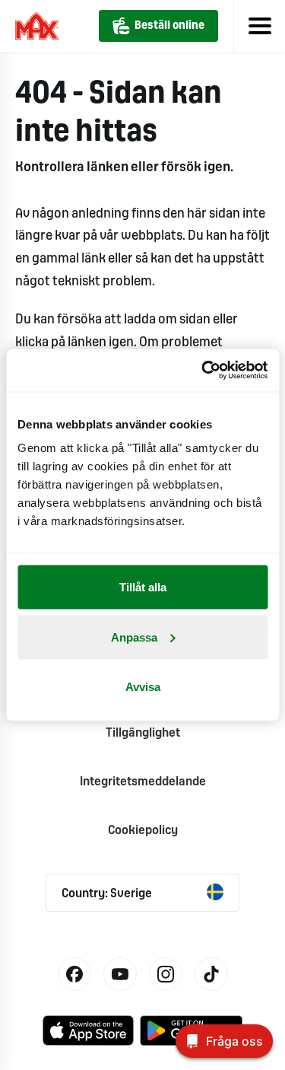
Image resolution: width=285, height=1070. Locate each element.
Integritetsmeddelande (143, 782)
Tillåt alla (142, 587)
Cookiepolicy (143, 830)
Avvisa (142, 686)
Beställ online (169, 26)
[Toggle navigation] (259, 26)
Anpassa (134, 636)
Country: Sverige (107, 894)
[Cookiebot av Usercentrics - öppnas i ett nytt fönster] (203, 371)
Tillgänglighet (143, 733)
